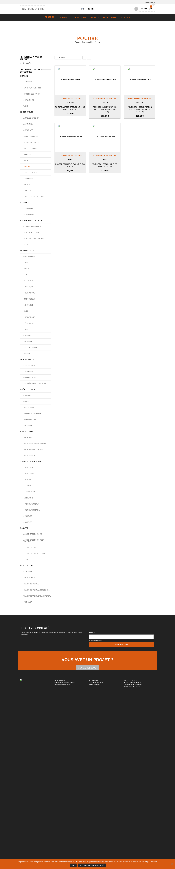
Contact (125, 17)
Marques (64, 17)
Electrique (28, 287)
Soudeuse (27, 522)
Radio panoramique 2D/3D (34, 239)
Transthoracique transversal (37, 596)
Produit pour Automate (33, 197)
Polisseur (27, 341)
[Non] (172, 864)
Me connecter (150, 2)
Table (25, 106)
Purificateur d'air (31, 504)
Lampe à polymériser (32, 414)
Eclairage (24, 203)
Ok (73, 865)
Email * (92, 633)
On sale (27, 63)
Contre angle (29, 256)
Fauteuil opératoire (32, 88)
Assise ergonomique (32, 534)
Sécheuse (27, 516)
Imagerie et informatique (31, 221)
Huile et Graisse (30, 148)
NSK (105, 160)
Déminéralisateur (31, 142)
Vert (25, 275)
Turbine (26, 353)
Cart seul (27, 572)
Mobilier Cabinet (27, 432)
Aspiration (28, 82)
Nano (25, 311)
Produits (49, 17)
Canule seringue (30, 136)
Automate (27, 480)
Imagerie (27, 154)
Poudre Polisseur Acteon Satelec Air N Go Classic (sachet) (140, 109)
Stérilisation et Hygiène (30, 462)
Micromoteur (29, 299)
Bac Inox (27, 486)
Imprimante (28, 498)
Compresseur (29, 377)
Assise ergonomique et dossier (33, 541)
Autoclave (28, 130)
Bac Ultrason (29, 492)
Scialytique (28, 100)
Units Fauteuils (26, 566)
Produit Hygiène (30, 172)
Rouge (26, 269)
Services (94, 17)
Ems (70, 160)
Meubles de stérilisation (34, 444)
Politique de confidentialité (92, 865)
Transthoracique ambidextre (36, 590)
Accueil (77, 42)
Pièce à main (28, 323)
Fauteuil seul (29, 578)
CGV (138, 687)
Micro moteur (29, 420)
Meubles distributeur (33, 450)
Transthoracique (31, 584)
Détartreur (28, 281)
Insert (26, 160)
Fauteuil (27, 185)
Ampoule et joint (31, 118)
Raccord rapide (30, 347)
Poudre (78, 98)
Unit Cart (27, 602)
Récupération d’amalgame (34, 383)
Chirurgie (24, 76)
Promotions (79, 17)
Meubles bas (29, 438)
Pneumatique (29, 293)
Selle (25, 560)
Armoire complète (31, 365)
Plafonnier (28, 209)
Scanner (27, 245)
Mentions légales (129, 687)
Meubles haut (29, 456)
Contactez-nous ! (87, 668)
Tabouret (24, 528)
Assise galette (30, 548)
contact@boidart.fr (135, 682)
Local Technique (27, 359)
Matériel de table (27, 389)
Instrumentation (27, 251)
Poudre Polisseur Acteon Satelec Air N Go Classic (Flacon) (105, 109)
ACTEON (70, 103)
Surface (27, 191)
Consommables (87, 42)
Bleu (25, 263)
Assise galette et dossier (35, 554)
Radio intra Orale (31, 233)
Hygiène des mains (31, 94)
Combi (26, 401)
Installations (110, 17)
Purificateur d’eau (31, 510)
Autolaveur (28, 474)
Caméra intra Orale (32, 226)
